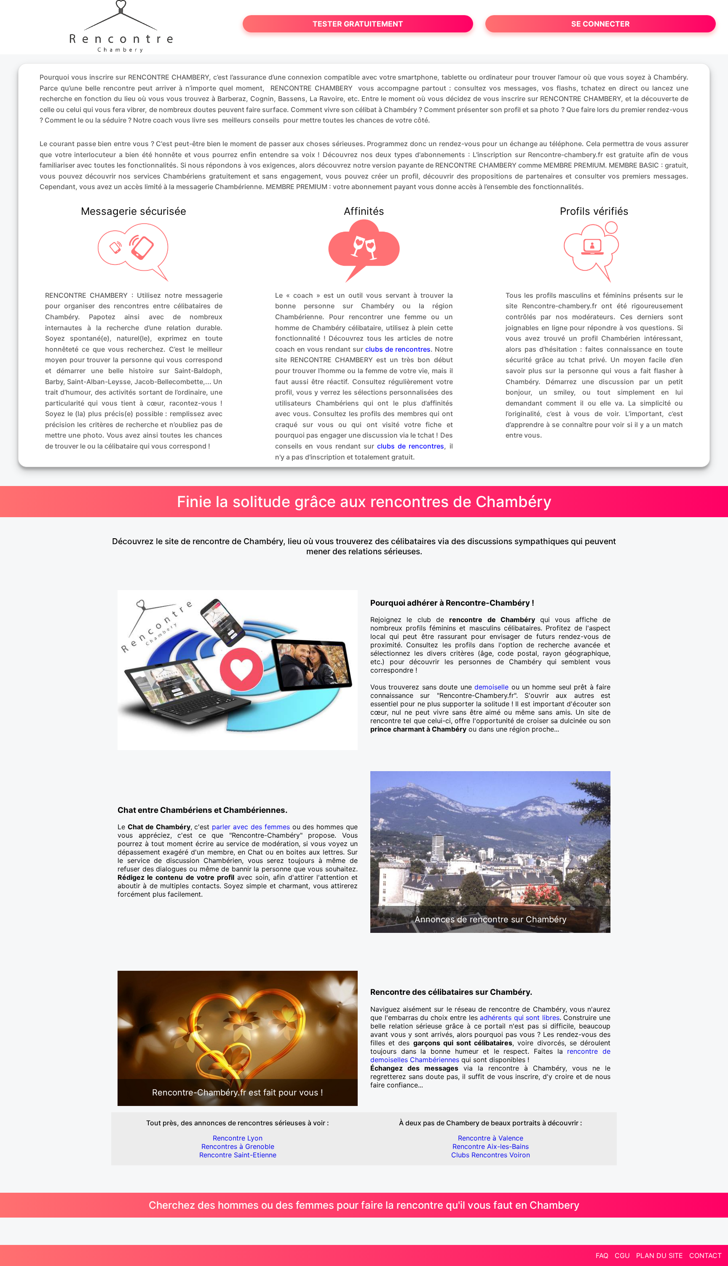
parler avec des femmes (251, 827)
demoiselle (491, 687)
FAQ (602, 1255)
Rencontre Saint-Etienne (237, 1155)
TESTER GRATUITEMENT (358, 23)
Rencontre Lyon (237, 1138)
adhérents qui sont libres (519, 1017)
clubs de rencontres (398, 349)
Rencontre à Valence (490, 1138)
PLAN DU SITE (659, 1255)
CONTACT (705, 1255)
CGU (622, 1255)
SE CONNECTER (600, 23)
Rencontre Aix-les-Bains (490, 1146)
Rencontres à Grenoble (237, 1146)
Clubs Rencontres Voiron (490, 1155)
